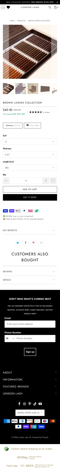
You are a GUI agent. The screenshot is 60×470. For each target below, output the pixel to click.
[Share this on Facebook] (25, 243)
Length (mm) (8, 161)
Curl (5, 135)
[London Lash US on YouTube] (40, 404)
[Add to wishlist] (53, 180)
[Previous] (6, 52)
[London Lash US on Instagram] (24, 404)
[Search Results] (50, 7)
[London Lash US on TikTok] (35, 404)
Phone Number (13, 332)
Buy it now (29, 197)
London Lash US (24, 437)
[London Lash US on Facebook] (19, 404)
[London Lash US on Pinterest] (30, 404)
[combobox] (10, 338)
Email (8, 318)
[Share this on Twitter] (18, 243)
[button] (36, 112)
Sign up (30, 352)
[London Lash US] (30, 7)
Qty (4, 174)
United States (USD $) (28, 412)
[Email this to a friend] (41, 243)
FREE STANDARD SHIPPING (30, 2)
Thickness (7, 148)
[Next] (54, 52)
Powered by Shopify (40, 437)
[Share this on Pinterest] (33, 243)
